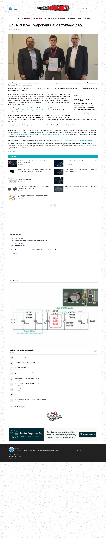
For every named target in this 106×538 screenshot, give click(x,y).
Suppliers (72, 18)
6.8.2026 (67, 188)
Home (17, 18)
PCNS (79, 18)
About (57, 450)
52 (26, 164)
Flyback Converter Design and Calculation (25, 373)
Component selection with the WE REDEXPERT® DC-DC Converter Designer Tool (36, 249)
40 (26, 173)
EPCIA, (25, 144)
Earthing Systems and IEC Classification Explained (27, 378)
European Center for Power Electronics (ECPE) (23, 134)
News (27, 18)
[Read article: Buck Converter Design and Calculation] (54, 316)
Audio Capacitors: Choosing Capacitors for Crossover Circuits (30, 394)
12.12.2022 (11, 30)
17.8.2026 (67, 180)
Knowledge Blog (51, 18)
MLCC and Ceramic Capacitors (22, 367)
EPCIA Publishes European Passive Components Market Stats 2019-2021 (84, 104)
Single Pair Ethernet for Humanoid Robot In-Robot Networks (80, 178)
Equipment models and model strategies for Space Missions (31, 240)
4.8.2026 (21, 198)
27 (26, 181)
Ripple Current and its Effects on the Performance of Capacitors (30, 399)
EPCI (9, 144)
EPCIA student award (89, 146)
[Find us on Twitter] (80, 450)
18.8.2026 (21, 181)
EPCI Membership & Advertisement (46, 450)
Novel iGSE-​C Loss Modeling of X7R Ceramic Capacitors (32, 110)
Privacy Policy (32, 450)
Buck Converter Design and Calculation (22, 350)
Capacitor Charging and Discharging (24, 388)
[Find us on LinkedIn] (77, 450)
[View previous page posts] (84, 114)
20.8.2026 (21, 164)
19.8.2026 (21, 173)
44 (72, 164)
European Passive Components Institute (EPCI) (55, 134)
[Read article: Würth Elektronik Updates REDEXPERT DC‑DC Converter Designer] (58, 189)
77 (72, 188)
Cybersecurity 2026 (20, 245)
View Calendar (13, 253)
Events (88, 18)
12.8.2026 (21, 190)
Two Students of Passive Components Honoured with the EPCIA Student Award (84, 108)
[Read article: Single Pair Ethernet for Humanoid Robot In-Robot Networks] (58, 180)
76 (25, 198)
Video (38, 18)
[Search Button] (95, 8)
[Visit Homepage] (53, 8)
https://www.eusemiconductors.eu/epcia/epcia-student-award (73, 140)
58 (26, 190)
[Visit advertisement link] (53, 434)
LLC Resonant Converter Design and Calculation (26, 362)
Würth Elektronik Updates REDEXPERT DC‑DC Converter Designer (81, 186)
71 (72, 180)
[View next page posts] (87, 114)
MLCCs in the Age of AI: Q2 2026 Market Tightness (27, 383)
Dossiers (62, 18)
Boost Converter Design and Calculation (24, 357)
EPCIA (13, 151)
